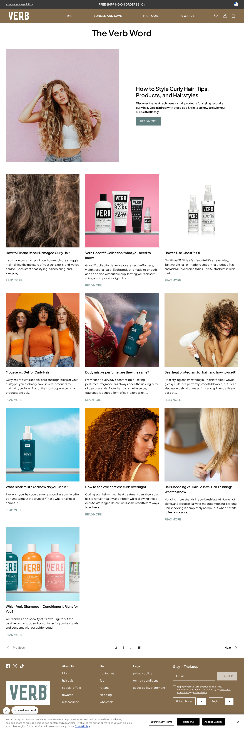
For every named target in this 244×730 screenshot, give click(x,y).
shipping (106, 695)
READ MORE (148, 121)
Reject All (188, 721)
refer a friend (70, 702)
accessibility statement (149, 687)
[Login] (224, 16)
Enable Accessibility (19, 4)
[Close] (238, 722)
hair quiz (67, 680)
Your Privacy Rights (161, 721)
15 (139, 647)
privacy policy (142, 673)
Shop (68, 16)
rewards (67, 695)
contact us (107, 673)
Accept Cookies (214, 721)
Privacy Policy (200, 692)
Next (228, 647)
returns (104, 687)
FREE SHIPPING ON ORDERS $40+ (122, 4)
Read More (14, 280)
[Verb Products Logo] (19, 16)
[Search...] (216, 16)
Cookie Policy (82, 726)
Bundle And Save (108, 16)
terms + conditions (145, 680)
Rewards (187, 16)
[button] (233, 16)
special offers (71, 687)
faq (102, 680)
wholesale (107, 702)
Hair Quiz (150, 16)
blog (65, 673)
